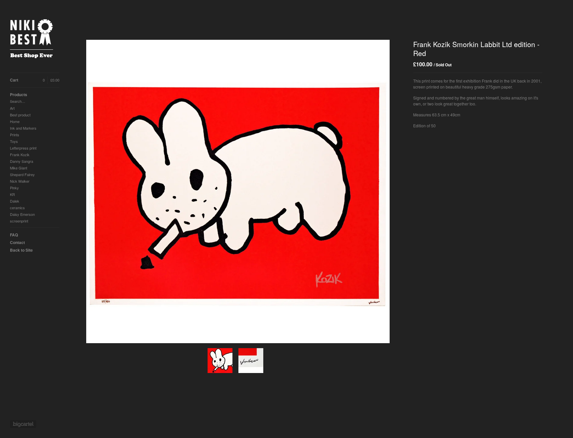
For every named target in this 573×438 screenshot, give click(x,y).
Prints (14, 134)
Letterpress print (23, 148)
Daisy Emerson (22, 214)
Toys (14, 141)
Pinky (14, 187)
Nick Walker (20, 181)
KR (12, 194)
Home (15, 121)
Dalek (14, 201)
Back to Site (21, 250)
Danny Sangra (21, 161)
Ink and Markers (23, 128)
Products (18, 94)
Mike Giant (18, 167)
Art (12, 108)
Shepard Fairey (22, 174)
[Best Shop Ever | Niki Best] (35, 40)
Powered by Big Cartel (23, 424)
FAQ (14, 235)
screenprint (19, 220)
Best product (20, 114)
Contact (17, 242)
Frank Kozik (20, 154)
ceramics (17, 207)
